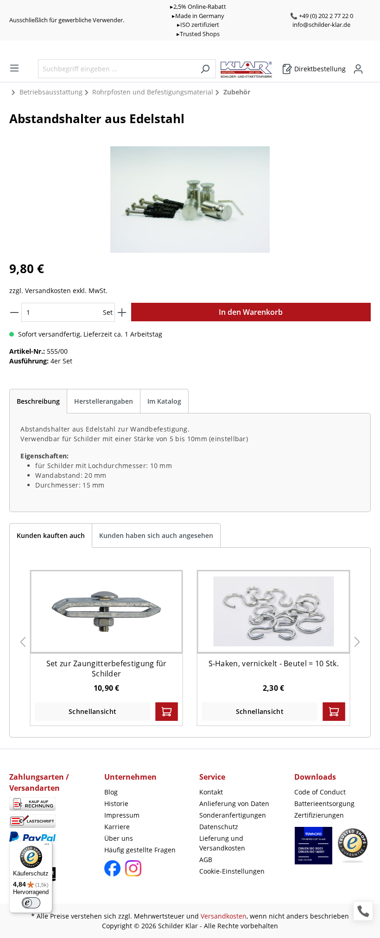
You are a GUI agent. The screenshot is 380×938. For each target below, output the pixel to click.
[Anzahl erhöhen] (121, 312)
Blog (111, 792)
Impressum (121, 815)
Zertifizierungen (319, 815)
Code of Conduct (320, 792)
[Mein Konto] (358, 69)
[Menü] (14, 68)
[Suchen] (205, 68)
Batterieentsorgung (324, 803)
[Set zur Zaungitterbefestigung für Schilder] (106, 611)
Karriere (117, 826)
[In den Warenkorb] (167, 711)
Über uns (118, 838)
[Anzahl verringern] (14, 312)
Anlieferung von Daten (234, 803)
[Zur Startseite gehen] (251, 67)
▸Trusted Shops (198, 34)
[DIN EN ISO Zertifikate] (313, 850)
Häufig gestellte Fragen (140, 849)
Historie (116, 803)
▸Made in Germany (198, 16)
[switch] (31, 902)
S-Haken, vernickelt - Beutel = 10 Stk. (274, 663)
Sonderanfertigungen (232, 815)
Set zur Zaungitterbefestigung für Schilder (106, 668)
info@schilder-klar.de (321, 24)
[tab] (38, 401)
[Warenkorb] (368, 66)
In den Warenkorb (251, 312)
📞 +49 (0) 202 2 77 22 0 (321, 16)
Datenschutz (218, 826)
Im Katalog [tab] (164, 401)
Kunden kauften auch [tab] (51, 535)
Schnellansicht (92, 711)
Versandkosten (224, 916)
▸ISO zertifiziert (198, 24)
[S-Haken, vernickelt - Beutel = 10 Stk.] (273, 611)
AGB (205, 859)
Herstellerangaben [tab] (103, 401)
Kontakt (211, 792)
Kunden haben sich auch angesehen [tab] (156, 535)
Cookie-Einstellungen (232, 871)
